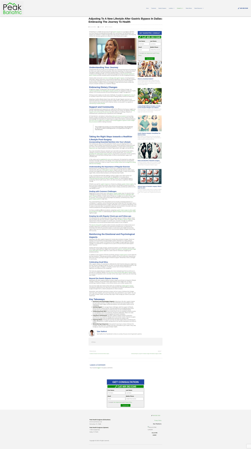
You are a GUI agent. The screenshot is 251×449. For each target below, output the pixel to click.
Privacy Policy (128, 402)
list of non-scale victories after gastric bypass (120, 272)
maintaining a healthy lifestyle (97, 103)
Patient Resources (198, 8)
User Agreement (148, 53)
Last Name (153, 41)
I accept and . (120, 402)
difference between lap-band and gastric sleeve (124, 211)
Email (140, 47)
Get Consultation (125, 382)
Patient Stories (189, 8)
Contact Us (179, 8)
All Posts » (94, 342)
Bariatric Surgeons (162, 8)
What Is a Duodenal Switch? (145, 79)
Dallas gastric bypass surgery (114, 193)
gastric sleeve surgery (128, 184)
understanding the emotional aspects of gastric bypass (103, 178)
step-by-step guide (96, 225)
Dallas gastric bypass (107, 170)
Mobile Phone (154, 47)
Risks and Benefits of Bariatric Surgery (149, 160)
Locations (171, 8)
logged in (99, 367)
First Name (141, 41)
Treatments (153, 8)
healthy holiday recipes (116, 162)
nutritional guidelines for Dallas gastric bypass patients (103, 91)
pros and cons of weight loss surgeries (99, 120)
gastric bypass (117, 32)
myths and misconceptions (119, 116)
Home (147, 8)
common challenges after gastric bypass (113, 78)
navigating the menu (128, 95)
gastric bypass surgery (125, 219)
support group (124, 254)
